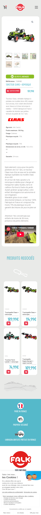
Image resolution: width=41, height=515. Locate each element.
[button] (32, 22)
